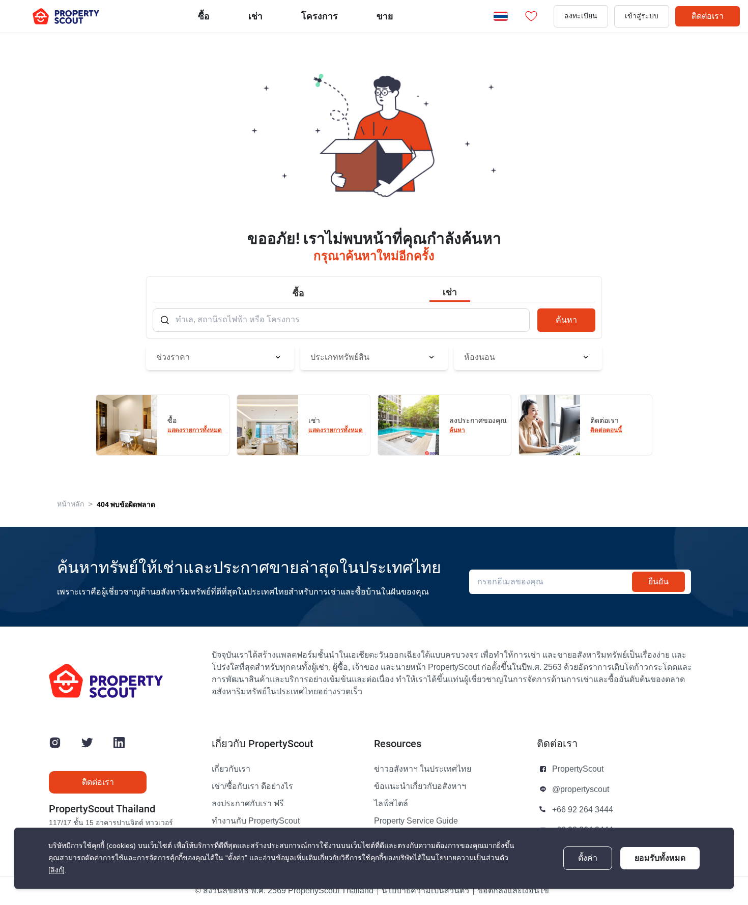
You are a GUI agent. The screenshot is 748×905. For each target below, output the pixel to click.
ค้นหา (566, 320)
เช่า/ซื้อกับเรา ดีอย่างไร (252, 786)
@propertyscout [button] (580, 789)
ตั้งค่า (587, 858)
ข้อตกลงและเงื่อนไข (513, 891)
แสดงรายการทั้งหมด (194, 430)
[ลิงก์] (56, 870)
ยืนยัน (658, 581)
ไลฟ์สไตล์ (391, 804)
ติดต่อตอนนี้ (606, 430)
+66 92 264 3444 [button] (582, 810)
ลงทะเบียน (580, 16)
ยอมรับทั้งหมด (660, 858)
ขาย (385, 16)
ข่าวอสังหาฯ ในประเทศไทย (422, 769)
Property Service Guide (416, 821)
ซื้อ (204, 16)
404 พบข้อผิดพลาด (126, 504)
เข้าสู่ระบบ (641, 16)
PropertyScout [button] (577, 769)
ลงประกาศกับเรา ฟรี (248, 804)
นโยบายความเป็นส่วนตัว (425, 891)
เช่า (255, 16)
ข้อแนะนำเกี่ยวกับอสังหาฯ (420, 786)
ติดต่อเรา (708, 16)
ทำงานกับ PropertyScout (256, 821)
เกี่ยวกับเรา (231, 769)
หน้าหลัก (70, 504)
